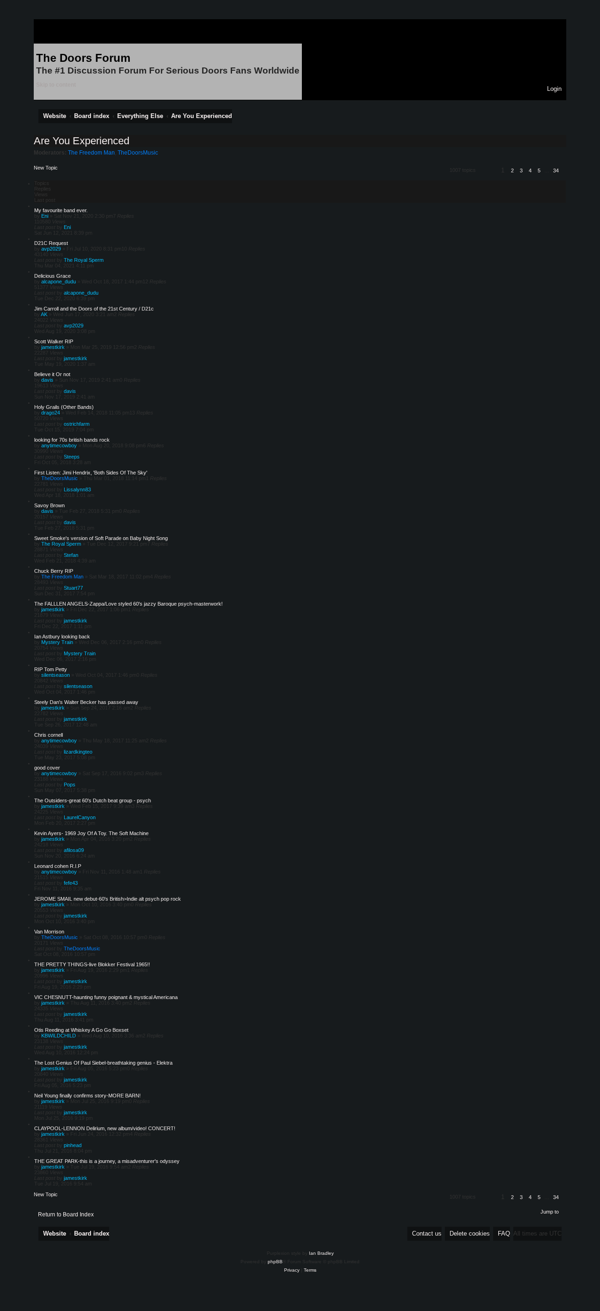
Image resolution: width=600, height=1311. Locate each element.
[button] (487, 172)
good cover (47, 767)
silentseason (55, 675)
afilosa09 (74, 850)
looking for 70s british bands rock (72, 440)
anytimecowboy (59, 445)
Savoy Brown (49, 505)
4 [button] (530, 170)
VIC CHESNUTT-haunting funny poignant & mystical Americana (106, 997)
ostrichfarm (77, 424)
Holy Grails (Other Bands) (64, 407)
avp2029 (51, 249)
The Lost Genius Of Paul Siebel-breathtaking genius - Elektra (103, 1063)
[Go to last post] (74, 227)
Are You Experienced (81, 141)
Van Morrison (49, 931)
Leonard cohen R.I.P (57, 866)
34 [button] (556, 170)
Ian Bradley (321, 1253)
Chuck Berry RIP (53, 571)
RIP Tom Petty (50, 669)
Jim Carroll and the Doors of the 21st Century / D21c (94, 308)
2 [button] (512, 170)
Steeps (72, 456)
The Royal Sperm (84, 260)
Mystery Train (57, 642)
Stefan (71, 555)
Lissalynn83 (77, 489)
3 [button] (521, 170)
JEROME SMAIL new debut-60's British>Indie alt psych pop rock (107, 899)
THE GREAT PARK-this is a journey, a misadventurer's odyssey (107, 1161)
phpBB (275, 1261)
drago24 (50, 412)
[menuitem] (552, 88)
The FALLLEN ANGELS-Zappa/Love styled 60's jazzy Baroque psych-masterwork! (128, 604)
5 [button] (539, 170)
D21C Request (51, 243)
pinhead (73, 1145)
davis (47, 380)
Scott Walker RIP (53, 341)
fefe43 (71, 883)
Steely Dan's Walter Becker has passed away (86, 702)
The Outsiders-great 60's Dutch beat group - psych (92, 800)
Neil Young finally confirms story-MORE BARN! (87, 1095)
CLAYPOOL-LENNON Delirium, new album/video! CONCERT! (104, 1128)
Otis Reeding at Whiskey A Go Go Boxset (81, 1030)
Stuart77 (73, 588)
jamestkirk (53, 347)
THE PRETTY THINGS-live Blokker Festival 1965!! (92, 964)
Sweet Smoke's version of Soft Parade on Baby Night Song (101, 538)
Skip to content (56, 84)
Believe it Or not (52, 374)
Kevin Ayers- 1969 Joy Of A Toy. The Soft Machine (91, 833)
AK (44, 314)
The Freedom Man (91, 152)
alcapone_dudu (58, 281)
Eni (44, 216)
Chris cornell (48, 735)
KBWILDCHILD (58, 1035)
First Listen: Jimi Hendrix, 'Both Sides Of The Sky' (90, 472)
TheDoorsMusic (138, 152)
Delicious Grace (52, 276)
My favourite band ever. (61, 210)
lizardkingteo (78, 752)
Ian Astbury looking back (62, 636)
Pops (69, 784)
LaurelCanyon (80, 817)
